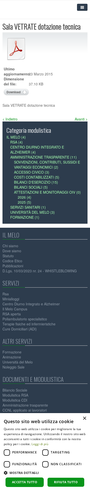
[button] (45, 472)
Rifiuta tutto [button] (66, 482)
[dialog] (45, 452)
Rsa (5, 293)
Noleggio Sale (13, 367)
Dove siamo (11, 250)
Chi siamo (10, 245)
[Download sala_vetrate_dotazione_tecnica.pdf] (16, 48)
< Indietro (10, 118)
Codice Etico (12, 260)
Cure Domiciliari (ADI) (19, 328)
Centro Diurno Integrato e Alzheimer (31, 303)
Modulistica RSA (15, 395)
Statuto (8, 255)
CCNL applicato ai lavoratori (24, 410)
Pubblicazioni (12, 265)
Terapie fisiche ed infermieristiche (29, 323)
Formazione (12, 351)
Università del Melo (17, 361)
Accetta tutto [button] (24, 482)
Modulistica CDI (14, 400)
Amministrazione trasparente (25, 405)
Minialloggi (10, 298)
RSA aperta (11, 313)
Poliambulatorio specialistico (24, 318)
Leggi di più (40, 444)
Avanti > (81, 118)
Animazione (11, 356)
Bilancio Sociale (14, 390)
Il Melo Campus (14, 308)
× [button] (84, 418)
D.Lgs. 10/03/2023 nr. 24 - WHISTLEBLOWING (39, 270)
